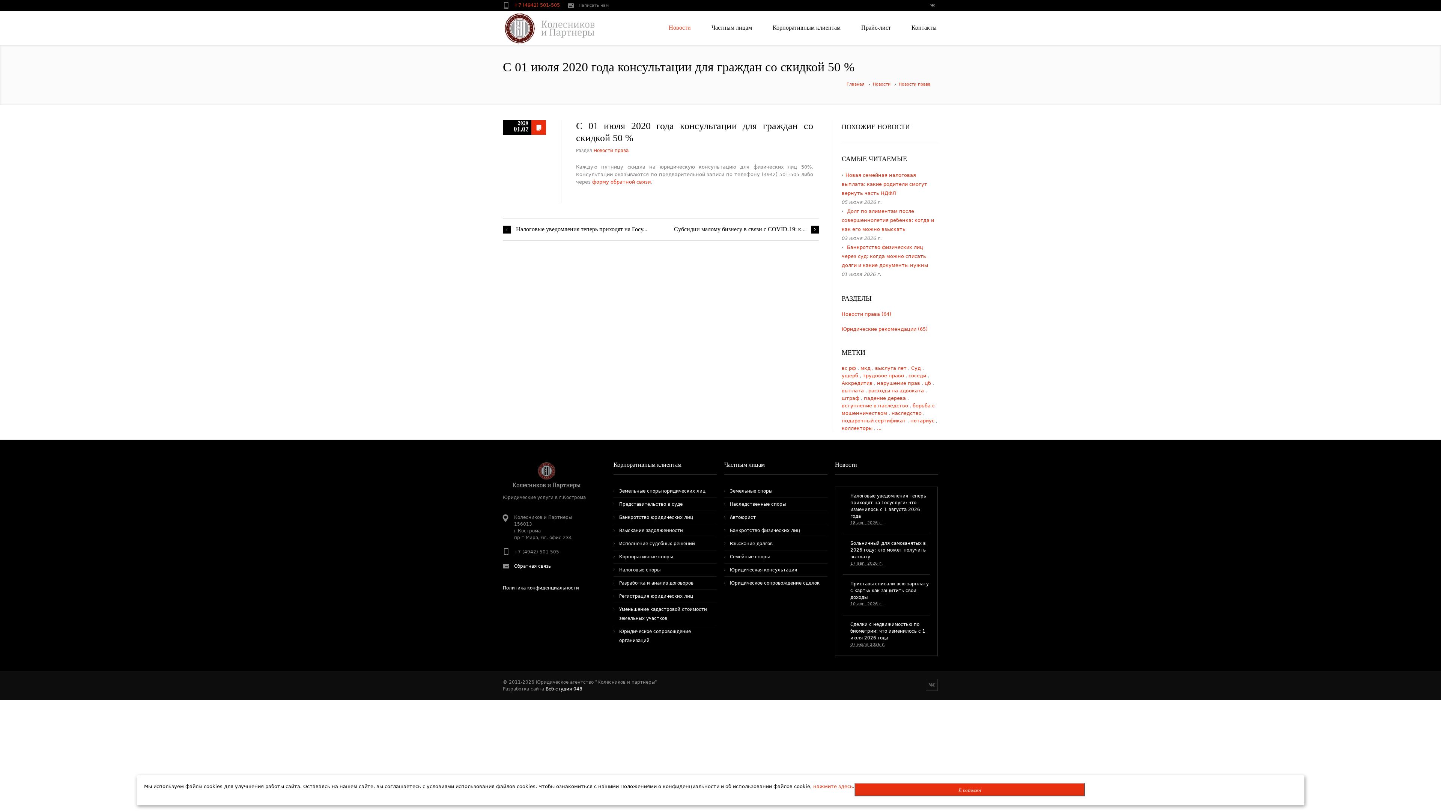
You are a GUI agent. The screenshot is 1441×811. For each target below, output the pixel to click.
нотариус (923, 421)
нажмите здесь (833, 786)
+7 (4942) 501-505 (537, 5)
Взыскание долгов (751, 543)
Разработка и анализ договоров (656, 583)
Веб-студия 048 (564, 689)
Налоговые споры (639, 570)
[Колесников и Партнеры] (545, 28)
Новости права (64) (866, 314)
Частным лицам (744, 464)
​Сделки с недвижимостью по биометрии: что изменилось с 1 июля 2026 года (887, 631)
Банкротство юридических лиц (656, 517)
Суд (916, 368)
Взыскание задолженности (651, 530)
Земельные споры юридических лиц (662, 491)
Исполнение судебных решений (657, 543)
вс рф (849, 368)
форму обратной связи (621, 182)
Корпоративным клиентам (647, 464)
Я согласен (969, 790)
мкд (866, 368)
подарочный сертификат (874, 421)
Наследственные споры (758, 504)
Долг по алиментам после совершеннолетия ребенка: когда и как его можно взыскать (888, 220)
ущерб (851, 375)
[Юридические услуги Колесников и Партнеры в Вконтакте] (932, 6)
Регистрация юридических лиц (656, 596)
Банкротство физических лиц (765, 530)
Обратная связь (532, 566)
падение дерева (885, 398)
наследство (907, 413)
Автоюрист (743, 517)
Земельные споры (751, 491)
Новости (881, 84)
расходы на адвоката (896, 390)
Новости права (915, 84)
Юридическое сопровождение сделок (775, 583)
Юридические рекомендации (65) (885, 329)
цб (929, 383)
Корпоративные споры (646, 556)
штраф (851, 398)
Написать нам (594, 5)
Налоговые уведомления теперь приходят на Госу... (581, 229)
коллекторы (858, 428)
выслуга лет (891, 368)
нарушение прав (899, 383)
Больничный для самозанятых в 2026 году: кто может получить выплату (888, 550)
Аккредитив (858, 383)
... (879, 428)
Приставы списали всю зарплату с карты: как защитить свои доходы (889, 590)
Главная (856, 84)
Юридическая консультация (763, 570)
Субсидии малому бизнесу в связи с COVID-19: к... (740, 229)
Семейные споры (750, 556)
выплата (853, 390)
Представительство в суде (651, 504)
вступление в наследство (876, 406)
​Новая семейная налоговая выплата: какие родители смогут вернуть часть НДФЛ (884, 184)
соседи (918, 375)
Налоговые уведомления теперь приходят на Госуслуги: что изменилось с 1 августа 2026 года (888, 506)
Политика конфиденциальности (541, 588)
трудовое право (884, 375)
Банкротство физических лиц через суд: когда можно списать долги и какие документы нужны (885, 256)
